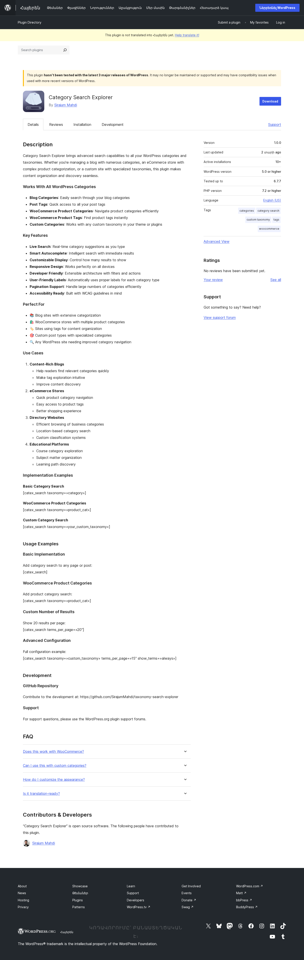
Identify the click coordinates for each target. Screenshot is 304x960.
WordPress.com (249, 886)
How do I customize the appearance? (54, 779)
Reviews (56, 124)
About (22, 886)
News (22, 893)
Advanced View (216, 241)
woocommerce (269, 228)
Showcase (80, 886)
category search (268, 210)
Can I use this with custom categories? (54, 765)
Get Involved (191, 886)
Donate (189, 900)
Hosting (23, 900)
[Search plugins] (65, 50)
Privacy (23, 907)
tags (276, 219)
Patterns (78, 907)
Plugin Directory (29, 22)
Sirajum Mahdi (65, 105)
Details (33, 124)
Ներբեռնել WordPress (277, 8)
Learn (131, 886)
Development (113, 124)
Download (270, 101)
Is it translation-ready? (41, 793)
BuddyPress (247, 907)
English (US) (272, 200)
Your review (213, 279)
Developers (135, 900)
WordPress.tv (138, 907)
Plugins (77, 900)
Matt (241, 893)
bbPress (244, 900)
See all (275, 279)
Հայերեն (66, 932)
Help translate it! (187, 35)
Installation (82, 124)
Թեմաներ (80, 893)
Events (187, 893)
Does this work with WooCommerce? (53, 751)
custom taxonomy (258, 219)
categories (246, 210)
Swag (188, 907)
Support (274, 124)
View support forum (220, 317)
